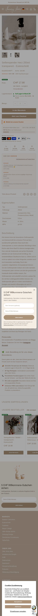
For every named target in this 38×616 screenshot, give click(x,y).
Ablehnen (18, 606)
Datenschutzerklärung (25, 597)
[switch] (34, 613)
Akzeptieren (18, 602)
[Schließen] (34, 289)
